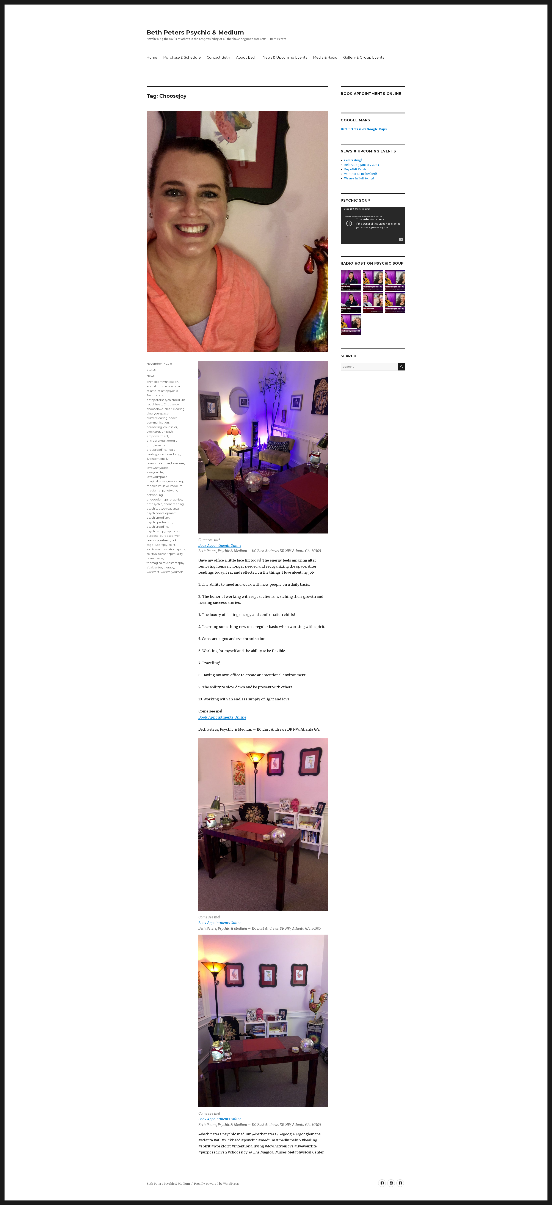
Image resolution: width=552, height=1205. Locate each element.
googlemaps (156, 445)
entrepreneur (156, 440)
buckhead (155, 404)
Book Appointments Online (219, 545)
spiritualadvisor (157, 553)
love (167, 463)
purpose (152, 535)
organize (176, 499)
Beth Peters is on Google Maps (364, 129)
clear (168, 409)
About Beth (246, 57)
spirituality (176, 553)
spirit (172, 544)
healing (152, 454)
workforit (153, 572)
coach (173, 418)
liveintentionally (157, 458)
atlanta (151, 390)
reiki (174, 540)
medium (176, 486)
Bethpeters (155, 395)
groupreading (156, 449)
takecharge (155, 558)
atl (180, 386)
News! (151, 375)
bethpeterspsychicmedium (166, 400)
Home (152, 57)
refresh (165, 540)
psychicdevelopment (162, 513)
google (172, 440)
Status (151, 369)
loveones (177, 463)
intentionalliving (169, 454)
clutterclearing (157, 418)
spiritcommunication (161, 549)
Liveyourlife (155, 463)
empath (167, 431)
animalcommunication (162, 381)
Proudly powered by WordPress (216, 1184)
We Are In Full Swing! (359, 178)
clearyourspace (158, 413)
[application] (373, 225)
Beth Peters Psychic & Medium (195, 32)
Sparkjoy (161, 544)
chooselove (155, 409)
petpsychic (154, 504)
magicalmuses (157, 481)
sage (150, 544)
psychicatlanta (168, 508)
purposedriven (170, 535)
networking (155, 495)
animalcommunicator (162, 386)
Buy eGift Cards (355, 169)
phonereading (173, 504)
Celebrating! (353, 160)
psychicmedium (158, 517)
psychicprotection (159, 522)
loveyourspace (157, 477)
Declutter (153, 431)
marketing (175, 481)
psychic (152, 508)
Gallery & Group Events (363, 57)
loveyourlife (155, 472)
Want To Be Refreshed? (360, 174)
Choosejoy (171, 404)
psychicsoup (155, 531)
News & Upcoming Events (285, 57)
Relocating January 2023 (361, 165)
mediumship (155, 490)
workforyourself (172, 572)
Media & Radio (325, 57)
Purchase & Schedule (182, 57)
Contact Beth (218, 57)
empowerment (157, 436)
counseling (154, 427)
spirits (181, 549)
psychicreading (157, 526)
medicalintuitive (158, 486)
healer (172, 449)
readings (153, 540)
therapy (168, 567)
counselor (170, 427)
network (171, 490)
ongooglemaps (157, 499)
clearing (178, 409)
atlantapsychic (168, 390)
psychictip (172, 531)
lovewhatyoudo (158, 467)
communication (158, 422)
